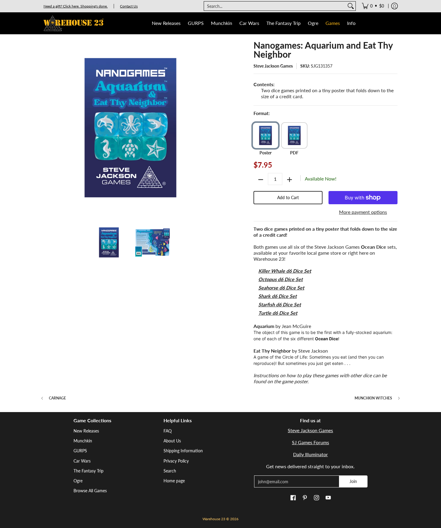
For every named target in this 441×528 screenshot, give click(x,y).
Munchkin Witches (373, 398)
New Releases (86, 430)
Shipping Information (183, 450)
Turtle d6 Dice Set (277, 313)
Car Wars (82, 460)
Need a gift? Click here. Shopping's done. (76, 6)
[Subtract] (261, 179)
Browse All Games (90, 490)
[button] (293, 498)
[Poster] (266, 135)
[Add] (289, 179)
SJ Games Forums (310, 442)
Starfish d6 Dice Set (279, 304)
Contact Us (129, 6)
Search (170, 470)
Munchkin (83, 440)
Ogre (78, 480)
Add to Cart (288, 197)
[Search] (351, 6)
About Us (172, 440)
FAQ (168, 430)
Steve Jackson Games (273, 65)
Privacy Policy (176, 460)
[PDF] (294, 135)
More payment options (363, 212)
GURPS (80, 450)
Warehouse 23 (213, 519)
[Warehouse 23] (74, 23)
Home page (174, 480)
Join (353, 481)
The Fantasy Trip (89, 470)
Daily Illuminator (310, 454)
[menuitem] (372, 6)
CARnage (57, 398)
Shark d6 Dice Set (277, 296)
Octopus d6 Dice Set (280, 279)
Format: (262, 113)
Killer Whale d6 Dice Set (284, 271)
